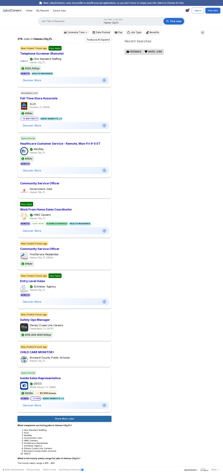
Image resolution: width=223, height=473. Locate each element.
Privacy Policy (33, 469)
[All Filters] (203, 32)
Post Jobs (213, 10)
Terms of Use (49, 469)
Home (29, 10)
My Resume (42, 10)
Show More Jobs (64, 418)
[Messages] (187, 10)
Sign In (198, 10)
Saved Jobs (59, 10)
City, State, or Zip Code (113, 19)
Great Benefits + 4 (53, 398)
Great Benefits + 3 (51, 119)
